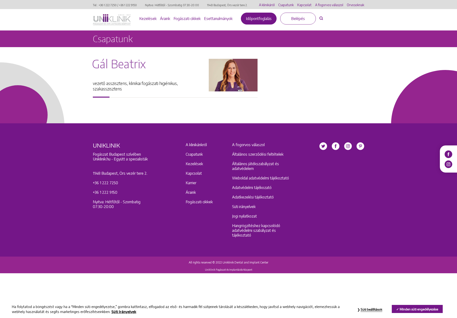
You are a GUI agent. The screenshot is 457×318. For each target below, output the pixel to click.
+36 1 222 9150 (128, 5)
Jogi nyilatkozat (244, 216)
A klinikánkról (196, 144)
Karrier (191, 182)
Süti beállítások (371, 309)
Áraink (165, 18)
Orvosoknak (355, 5)
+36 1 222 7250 (108, 5)
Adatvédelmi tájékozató (252, 187)
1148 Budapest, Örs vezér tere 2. (227, 5)
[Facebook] (448, 153)
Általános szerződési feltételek (257, 154)
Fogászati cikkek (187, 18)
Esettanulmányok (218, 18)
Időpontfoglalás (259, 18)
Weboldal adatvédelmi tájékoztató (260, 178)
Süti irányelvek (244, 206)
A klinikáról (267, 5)
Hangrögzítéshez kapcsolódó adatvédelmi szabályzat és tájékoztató (256, 230)
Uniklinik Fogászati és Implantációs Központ (228, 269)
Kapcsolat (304, 5)
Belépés (298, 18)
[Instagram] (448, 163)
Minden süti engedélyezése (419, 309)
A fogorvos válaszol (329, 5)
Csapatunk (286, 5)
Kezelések (148, 18)
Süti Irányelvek (123, 312)
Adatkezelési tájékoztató (253, 197)
